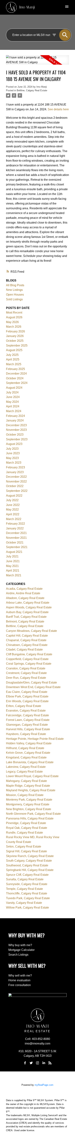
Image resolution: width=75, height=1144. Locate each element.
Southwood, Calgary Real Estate (27, 865)
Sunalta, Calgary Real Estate (25, 879)
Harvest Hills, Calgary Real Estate (28, 729)
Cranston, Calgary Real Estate (25, 668)
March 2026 (13, 326)
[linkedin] (43, 1062)
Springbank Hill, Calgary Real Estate (30, 870)
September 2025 (16, 345)
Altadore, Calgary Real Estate (25, 598)
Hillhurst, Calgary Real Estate (25, 748)
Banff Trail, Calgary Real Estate (26, 616)
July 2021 (12, 556)
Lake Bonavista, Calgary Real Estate (30, 762)
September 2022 (16, 490)
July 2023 (12, 448)
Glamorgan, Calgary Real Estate (27, 724)
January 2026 (15, 336)
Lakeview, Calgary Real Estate (26, 766)
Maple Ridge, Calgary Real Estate (28, 785)
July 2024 (12, 392)
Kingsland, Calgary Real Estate (26, 757)
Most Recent (14, 312)
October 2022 (14, 486)
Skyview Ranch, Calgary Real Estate (30, 856)
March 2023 (13, 462)
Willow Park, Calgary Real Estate (27, 907)
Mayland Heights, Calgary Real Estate (30, 790)
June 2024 (13, 397)
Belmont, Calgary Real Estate (25, 621)
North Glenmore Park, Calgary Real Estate (33, 813)
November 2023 (16, 429)
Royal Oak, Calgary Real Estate (26, 827)
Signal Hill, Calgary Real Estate (26, 851)
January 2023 (15, 472)
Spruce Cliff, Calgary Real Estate (27, 874)
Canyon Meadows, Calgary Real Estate (31, 630)
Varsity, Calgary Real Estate (24, 902)
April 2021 (12, 570)
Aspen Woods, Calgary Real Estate (29, 607)
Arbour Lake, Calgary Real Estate (27, 602)
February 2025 (15, 369)
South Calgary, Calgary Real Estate (29, 860)
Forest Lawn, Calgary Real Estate (28, 719)
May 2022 (12, 509)
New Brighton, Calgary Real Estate (28, 809)
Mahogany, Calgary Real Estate (26, 780)
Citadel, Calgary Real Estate (24, 649)
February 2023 (15, 467)
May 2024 (12, 401)
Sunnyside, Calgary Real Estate (26, 884)
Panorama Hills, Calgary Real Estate (30, 818)
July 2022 (12, 500)
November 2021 (16, 537)
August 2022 (14, 495)
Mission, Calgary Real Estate (25, 795)
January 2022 (15, 528)
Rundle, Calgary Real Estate (24, 832)
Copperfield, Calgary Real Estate (27, 659)
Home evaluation (19, 980)
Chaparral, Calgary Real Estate (26, 640)
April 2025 (12, 359)
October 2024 (14, 378)
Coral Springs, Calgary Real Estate (28, 663)
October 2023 (14, 434)
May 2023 (12, 458)
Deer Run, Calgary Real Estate (26, 677)
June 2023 (13, 453)
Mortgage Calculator (21, 949)
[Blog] (50, 1062)
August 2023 (14, 443)
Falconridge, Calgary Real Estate (27, 715)
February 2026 (15, 331)
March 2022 (13, 519)
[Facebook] (24, 1062)
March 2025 (13, 364)
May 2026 (12, 322)
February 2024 (15, 415)
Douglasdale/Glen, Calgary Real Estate (31, 682)
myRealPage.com (44, 1085)
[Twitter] (31, 1062)
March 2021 (13, 575)
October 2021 (14, 542)
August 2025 (14, 350)
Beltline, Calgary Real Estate (32, 90)
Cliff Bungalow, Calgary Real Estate (29, 654)
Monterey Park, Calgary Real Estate (29, 799)
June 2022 (13, 504)
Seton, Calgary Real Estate (23, 846)
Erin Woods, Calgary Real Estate (27, 701)
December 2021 (16, 533)
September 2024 (16, 382)
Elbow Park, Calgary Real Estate (27, 696)
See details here (58, 109)
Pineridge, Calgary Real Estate (26, 823)
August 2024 (14, 387)
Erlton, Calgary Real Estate (23, 706)
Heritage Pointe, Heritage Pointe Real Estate (35, 738)
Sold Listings (14, 299)
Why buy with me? (20, 945)
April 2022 (12, 514)
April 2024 (12, 406)
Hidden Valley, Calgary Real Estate (29, 743)
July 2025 (12, 354)
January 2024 (15, 420)
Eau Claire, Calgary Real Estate (26, 691)
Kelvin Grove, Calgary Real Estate (28, 752)
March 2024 (13, 411)
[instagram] (37, 1062)
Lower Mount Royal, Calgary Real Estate (32, 776)
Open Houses (15, 294)
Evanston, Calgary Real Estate (26, 710)
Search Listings (18, 954)
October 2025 (14, 340)
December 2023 (16, 425)
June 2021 (13, 561)
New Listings (14, 289)
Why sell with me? (20, 975)
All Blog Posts (15, 285)
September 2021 (16, 547)
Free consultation (19, 985)
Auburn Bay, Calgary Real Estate (27, 612)
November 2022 (16, 481)
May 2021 (12, 566)
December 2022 (16, 476)
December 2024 (16, 373)
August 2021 (14, 551)
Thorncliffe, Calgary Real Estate (26, 893)
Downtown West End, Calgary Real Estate (33, 687)
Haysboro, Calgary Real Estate (26, 734)
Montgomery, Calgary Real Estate (27, 804)
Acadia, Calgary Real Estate (24, 588)
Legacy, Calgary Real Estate (24, 771)
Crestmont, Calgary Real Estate (26, 673)
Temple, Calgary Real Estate (24, 888)
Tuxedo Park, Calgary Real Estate (28, 898)
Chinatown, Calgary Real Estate (27, 644)
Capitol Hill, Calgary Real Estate (27, 635)
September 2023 (16, 439)
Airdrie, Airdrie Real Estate (23, 593)
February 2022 (15, 523)
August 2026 (14, 317)
